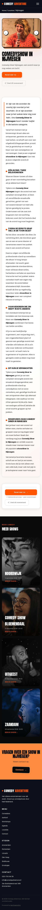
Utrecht (5, 853)
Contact (21, 770)
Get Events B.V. (15, 905)
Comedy (15, 4)
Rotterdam (6, 849)
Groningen (5, 865)
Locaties (11, 10)
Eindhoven (5, 861)
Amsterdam (6, 845)
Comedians (6, 814)
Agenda (5, 826)
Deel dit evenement (15, 83)
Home (4, 10)
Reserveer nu (12, 75)
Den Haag (5, 857)
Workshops (6, 822)
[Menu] (37, 3)
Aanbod (5, 818)
